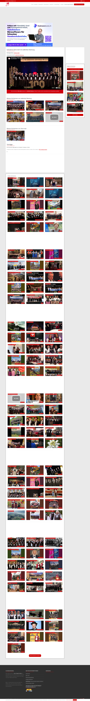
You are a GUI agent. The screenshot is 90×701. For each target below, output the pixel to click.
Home (32, 4)
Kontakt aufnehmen (29, 679)
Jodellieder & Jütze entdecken (79, 4)
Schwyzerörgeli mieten (30, 683)
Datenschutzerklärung (30, 677)
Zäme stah (16, 53)
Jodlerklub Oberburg (19, 55)
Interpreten (36, 4)
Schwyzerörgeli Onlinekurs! (68, 4)
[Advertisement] (45, 14)
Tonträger (62, 4)
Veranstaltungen (57, 4)
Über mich (27, 675)
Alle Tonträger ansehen (43, 149)
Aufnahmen (51, 4)
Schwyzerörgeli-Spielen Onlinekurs (34, 681)
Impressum (28, 673)
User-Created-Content (18, 673)
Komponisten (40, 4)
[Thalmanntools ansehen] (29, 34)
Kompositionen (46, 4)
